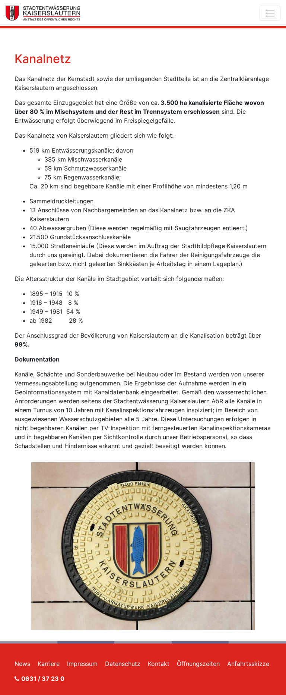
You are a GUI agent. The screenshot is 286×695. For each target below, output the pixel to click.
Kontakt (158, 663)
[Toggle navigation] (270, 13)
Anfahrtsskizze (248, 663)
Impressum (82, 663)
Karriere (49, 663)
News (22, 663)
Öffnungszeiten (198, 663)
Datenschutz (122, 663)
